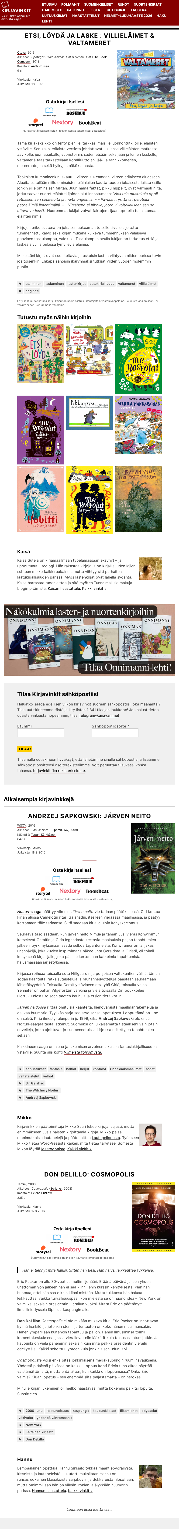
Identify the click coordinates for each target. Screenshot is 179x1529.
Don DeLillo (35, 1439)
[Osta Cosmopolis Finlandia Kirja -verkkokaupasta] (59, 1242)
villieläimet (147, 284)
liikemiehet (129, 1411)
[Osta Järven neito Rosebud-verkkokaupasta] (85, 883)
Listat (96, 10)
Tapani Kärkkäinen (43, 834)
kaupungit (80, 1411)
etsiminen (33, 284)
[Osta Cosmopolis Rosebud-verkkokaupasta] (86, 1242)
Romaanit (70, 4)
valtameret (126, 284)
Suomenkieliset (98, 4)
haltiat (71, 1069)
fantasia (56, 1069)
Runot (123, 4)
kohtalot (99, 1069)
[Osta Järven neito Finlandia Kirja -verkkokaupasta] (58, 883)
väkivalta (26, 1418)
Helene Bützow (41, 1193)
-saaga (29, 911)
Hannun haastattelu (49, 1490)
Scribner (56, 1188)
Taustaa (139, 10)
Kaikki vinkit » (94, 588)
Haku (161, 16)
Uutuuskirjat (55, 16)
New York (33, 1425)
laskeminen (54, 284)
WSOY (21, 825)
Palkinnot (76, 10)
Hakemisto (52, 10)
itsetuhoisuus (58, 1411)
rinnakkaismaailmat (125, 1069)
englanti (32, 291)
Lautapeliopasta (106, 1137)
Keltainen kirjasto (40, 1432)
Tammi (21, 1184)
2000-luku (34, 1411)
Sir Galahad (35, 1083)
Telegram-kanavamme (98, 715)
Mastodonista (53, 1149)
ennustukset (36, 1069)
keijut (84, 1069)
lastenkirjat (77, 284)
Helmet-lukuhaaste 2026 (128, 16)
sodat (150, 1069)
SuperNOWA (59, 830)
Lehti (47, 21)
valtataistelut (29, 1076)
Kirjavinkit (16, 10)
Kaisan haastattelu (64, 588)
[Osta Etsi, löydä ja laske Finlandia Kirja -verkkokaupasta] (51, 115)
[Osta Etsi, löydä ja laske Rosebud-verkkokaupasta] (78, 115)
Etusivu (49, 4)
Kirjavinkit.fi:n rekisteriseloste (59, 770)
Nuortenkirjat (148, 4)
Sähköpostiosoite (111, 726)
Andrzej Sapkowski (41, 1097)
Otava (21, 52)
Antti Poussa (40, 66)
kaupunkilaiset (104, 1411)
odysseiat (149, 1411)
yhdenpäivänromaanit (54, 1418)
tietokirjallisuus (102, 284)
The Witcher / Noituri (42, 1090)
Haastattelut (86, 16)
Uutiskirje (116, 10)
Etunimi (24, 726)
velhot (48, 1076)
